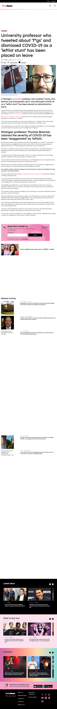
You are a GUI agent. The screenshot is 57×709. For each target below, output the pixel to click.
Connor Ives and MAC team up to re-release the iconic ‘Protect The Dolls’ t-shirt (14, 641)
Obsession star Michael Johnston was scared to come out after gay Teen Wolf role (39, 606)
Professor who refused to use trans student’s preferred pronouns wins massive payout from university (37, 318)
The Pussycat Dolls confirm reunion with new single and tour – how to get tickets (39, 640)
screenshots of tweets (15, 113)
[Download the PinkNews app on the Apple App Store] (38, 686)
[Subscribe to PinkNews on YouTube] (42, 698)
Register (54, 1)
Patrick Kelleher (18, 59)
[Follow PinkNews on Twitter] (42, 695)
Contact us (21, 698)
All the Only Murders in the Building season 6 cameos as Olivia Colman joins (15, 605)
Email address (13, 232)
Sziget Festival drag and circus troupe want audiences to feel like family (14, 673)
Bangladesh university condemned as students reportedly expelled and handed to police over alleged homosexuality (37, 304)
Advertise (20, 701)
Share (4, 62)
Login (48, 1)
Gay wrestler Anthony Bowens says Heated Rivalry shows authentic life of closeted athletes (39, 674)
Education (4, 31)
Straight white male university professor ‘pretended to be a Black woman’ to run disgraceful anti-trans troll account (37, 438)
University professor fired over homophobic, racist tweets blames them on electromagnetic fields (36, 333)
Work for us (21, 704)
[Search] (50, 6)
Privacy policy (33, 697)
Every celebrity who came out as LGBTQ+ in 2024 (37, 249)
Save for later (13, 62)
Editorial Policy (22, 695)
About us (20, 692)
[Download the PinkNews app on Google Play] (48, 686)
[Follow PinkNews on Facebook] (46, 695)
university (17, 99)
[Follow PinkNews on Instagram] (45, 698)
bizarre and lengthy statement (12, 116)
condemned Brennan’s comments (31, 174)
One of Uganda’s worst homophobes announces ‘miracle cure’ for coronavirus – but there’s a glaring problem (36, 453)
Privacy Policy (25, 239)
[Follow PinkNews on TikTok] (49, 695)
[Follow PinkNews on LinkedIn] (42, 701)
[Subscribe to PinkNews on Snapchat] (49, 698)
